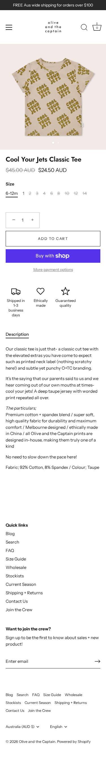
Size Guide (16, 559)
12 (76, 193)
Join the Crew (19, 609)
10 (67, 193)
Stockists (15, 575)
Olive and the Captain (37, 741)
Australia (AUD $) (20, 727)
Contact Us (17, 601)
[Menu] (9, 27)
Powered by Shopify (74, 741)
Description (17, 334)
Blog (10, 533)
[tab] (20, 334)
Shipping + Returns (24, 592)
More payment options (53, 269)
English (56, 727)
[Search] (84, 28)
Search (12, 542)
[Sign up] (97, 661)
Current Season (21, 584)
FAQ (10, 550)
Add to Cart (53, 238)
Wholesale (16, 567)
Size (10, 184)
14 (85, 193)
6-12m (12, 193)
